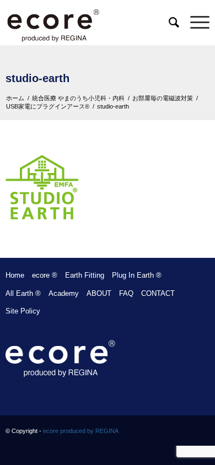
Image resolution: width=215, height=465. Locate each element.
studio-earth (37, 78)
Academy (64, 293)
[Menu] (194, 23)
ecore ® (44, 275)
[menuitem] (168, 23)
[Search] (168, 23)
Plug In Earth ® (137, 275)
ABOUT (99, 293)
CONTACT (158, 293)
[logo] (87, 23)
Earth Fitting (84, 275)
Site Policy (23, 311)
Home (15, 275)
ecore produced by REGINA (81, 431)
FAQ (126, 293)
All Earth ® (23, 293)
